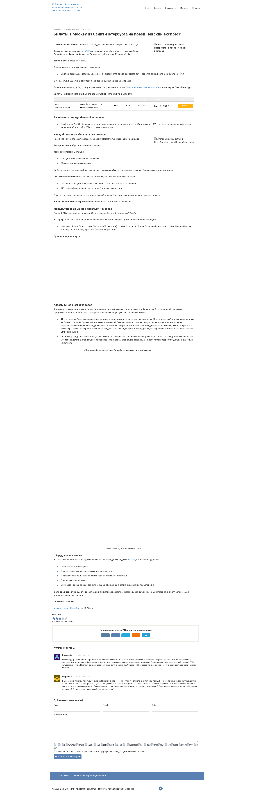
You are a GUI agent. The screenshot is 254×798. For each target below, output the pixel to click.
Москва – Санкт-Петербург (67, 608)
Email (105, 705)
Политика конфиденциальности (90, 775)
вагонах (131, 559)
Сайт (154, 705)
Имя (56, 705)
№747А (88, 51)
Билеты (157, 8)
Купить (185, 106)
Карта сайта (63, 775)
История (184, 8)
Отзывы (196, 8)
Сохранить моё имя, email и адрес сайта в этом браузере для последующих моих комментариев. (100, 752)
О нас (147, 8)
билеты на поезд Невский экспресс (143, 87)
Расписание (170, 8)
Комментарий (60, 714)
